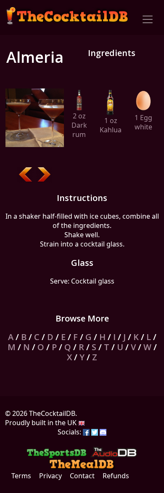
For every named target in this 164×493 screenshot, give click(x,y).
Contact (82, 475)
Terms (21, 475)
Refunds (116, 475)
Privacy (50, 475)
